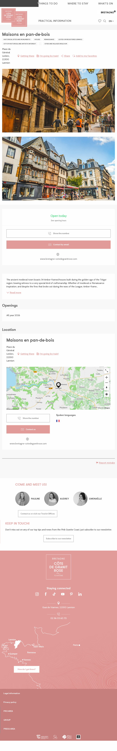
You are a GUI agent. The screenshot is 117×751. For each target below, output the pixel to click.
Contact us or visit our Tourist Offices (38, 513)
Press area (9, 729)
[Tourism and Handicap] (78, 737)
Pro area (8, 711)
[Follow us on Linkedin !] (80, 594)
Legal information (11, 693)
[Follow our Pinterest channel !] (71, 594)
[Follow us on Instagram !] (37, 594)
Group (7, 720)
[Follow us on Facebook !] (45, 594)
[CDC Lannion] (42, 737)
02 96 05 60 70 (59, 618)
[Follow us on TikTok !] (54, 594)
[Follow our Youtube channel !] (62, 594)
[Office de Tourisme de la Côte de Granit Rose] (19, 16)
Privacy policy (9, 702)
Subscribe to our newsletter (58, 538)
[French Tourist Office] (67, 737)
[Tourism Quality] (55, 737)
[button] (104, 21)
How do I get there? (27, 669)
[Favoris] (100, 21)
